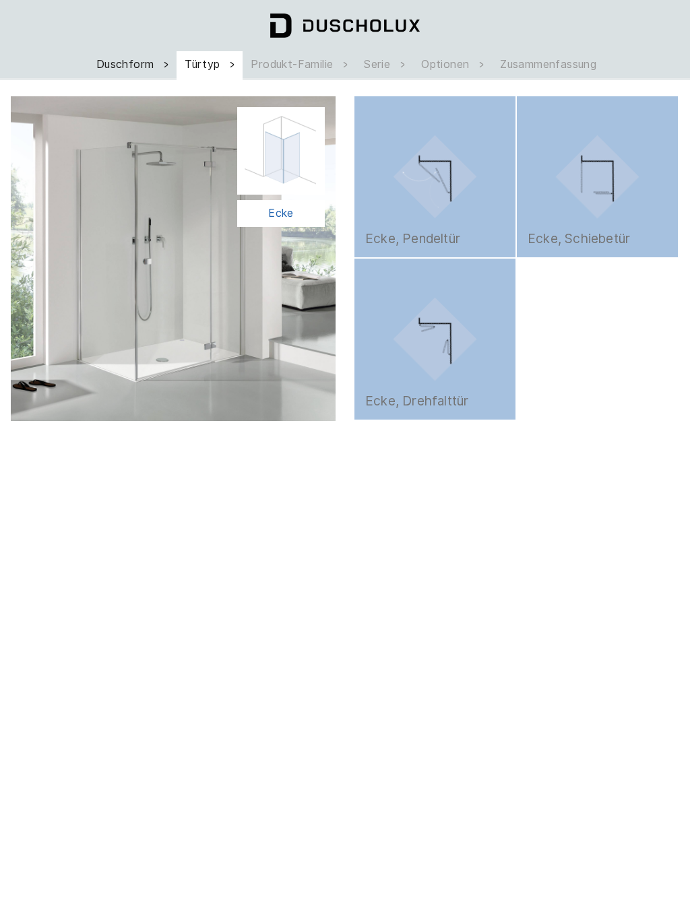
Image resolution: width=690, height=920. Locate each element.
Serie (379, 64)
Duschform (127, 64)
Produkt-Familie (293, 64)
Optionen (447, 64)
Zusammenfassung (548, 64)
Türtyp (204, 64)
